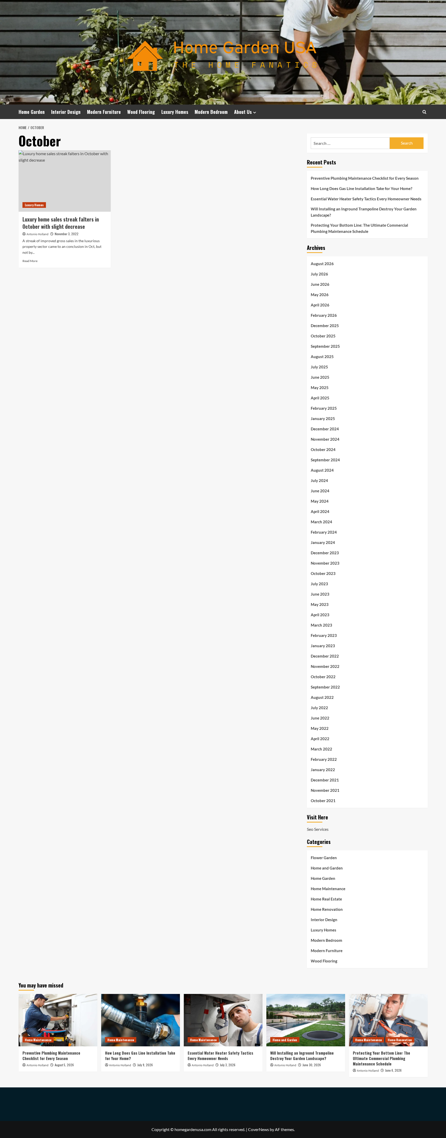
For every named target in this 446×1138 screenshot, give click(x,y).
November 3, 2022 (66, 234)
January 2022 (323, 769)
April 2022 (320, 738)
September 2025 (325, 346)
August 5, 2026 (64, 1065)
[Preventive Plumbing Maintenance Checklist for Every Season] (58, 1020)
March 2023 (321, 625)
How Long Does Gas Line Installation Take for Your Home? (361, 188)
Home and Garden (327, 868)
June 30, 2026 (311, 1065)
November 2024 (325, 439)
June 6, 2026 (393, 1070)
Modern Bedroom (211, 111)
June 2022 (320, 718)
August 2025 (322, 356)
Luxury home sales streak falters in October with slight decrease (60, 222)
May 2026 (320, 294)
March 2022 (321, 749)
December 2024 (325, 428)
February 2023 (324, 635)
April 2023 (320, 614)
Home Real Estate (326, 899)
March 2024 (321, 521)
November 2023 (325, 563)
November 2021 (325, 790)
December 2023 (325, 552)
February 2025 (324, 408)
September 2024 (325, 459)
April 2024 (320, 511)
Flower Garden (324, 857)
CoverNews (258, 1129)
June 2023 (320, 594)
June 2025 (320, 377)
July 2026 (319, 274)
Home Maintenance (328, 888)
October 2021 (323, 800)
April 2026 (320, 305)
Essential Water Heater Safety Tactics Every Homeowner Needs (366, 198)
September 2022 (325, 687)
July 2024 (319, 480)
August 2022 (322, 697)
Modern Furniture (104, 111)
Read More (29, 261)
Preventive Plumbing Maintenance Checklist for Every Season (365, 178)
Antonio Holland (38, 234)
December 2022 (325, 656)
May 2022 (320, 728)
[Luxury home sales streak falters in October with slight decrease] (65, 181)
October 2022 (323, 676)
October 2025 (323, 336)
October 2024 (323, 449)
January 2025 (323, 418)
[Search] (424, 111)
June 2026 (320, 284)
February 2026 (324, 315)
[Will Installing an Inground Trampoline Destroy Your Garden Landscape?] (305, 1020)
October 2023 (323, 573)
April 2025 (320, 398)
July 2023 (319, 583)
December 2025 (325, 325)
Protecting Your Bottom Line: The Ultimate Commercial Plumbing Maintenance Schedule (359, 228)
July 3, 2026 (227, 1065)
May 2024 (320, 501)
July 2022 (319, 707)
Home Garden (32, 111)
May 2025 (320, 387)
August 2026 (322, 263)
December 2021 (325, 780)
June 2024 (320, 490)
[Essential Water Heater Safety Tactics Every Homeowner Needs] (223, 1020)
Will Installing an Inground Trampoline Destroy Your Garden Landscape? (364, 212)
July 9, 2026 (145, 1065)
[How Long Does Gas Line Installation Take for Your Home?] (140, 1020)
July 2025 (319, 367)
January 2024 (323, 542)
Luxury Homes (174, 111)
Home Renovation (327, 909)
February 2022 (324, 759)
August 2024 (322, 470)
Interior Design (66, 111)
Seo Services (318, 829)
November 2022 (325, 666)
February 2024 (324, 532)
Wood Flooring (141, 111)
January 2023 (323, 645)
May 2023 (320, 604)
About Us (243, 111)
